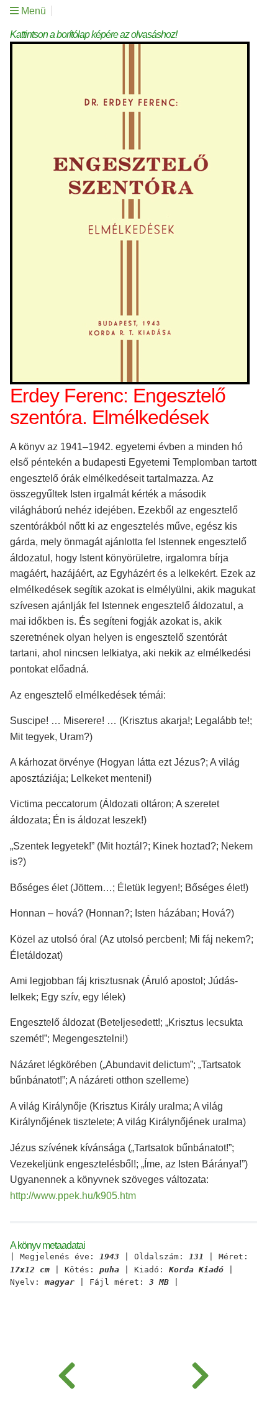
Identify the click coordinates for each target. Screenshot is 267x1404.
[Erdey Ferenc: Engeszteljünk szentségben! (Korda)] (67, 1373)
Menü (32, 11)
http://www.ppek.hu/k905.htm (73, 1195)
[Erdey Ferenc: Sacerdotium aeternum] (200, 1373)
